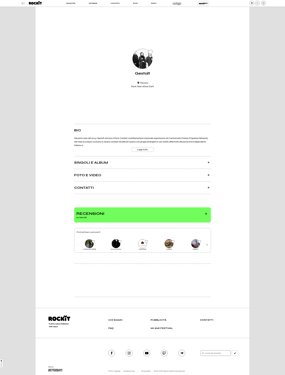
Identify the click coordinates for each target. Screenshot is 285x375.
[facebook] (111, 353)
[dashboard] (263, 3)
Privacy (1, 364)
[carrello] (251, 3)
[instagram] (129, 353)
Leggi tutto (142, 149)
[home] (35, 3)
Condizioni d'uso (129, 371)
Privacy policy (146, 371)
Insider (177, 3)
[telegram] (181, 353)
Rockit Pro (203, 3)
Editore (49, 368)
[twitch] (164, 353)
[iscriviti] (235, 353)
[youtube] (146, 353)
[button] (77, 244)
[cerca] (257, 3)
